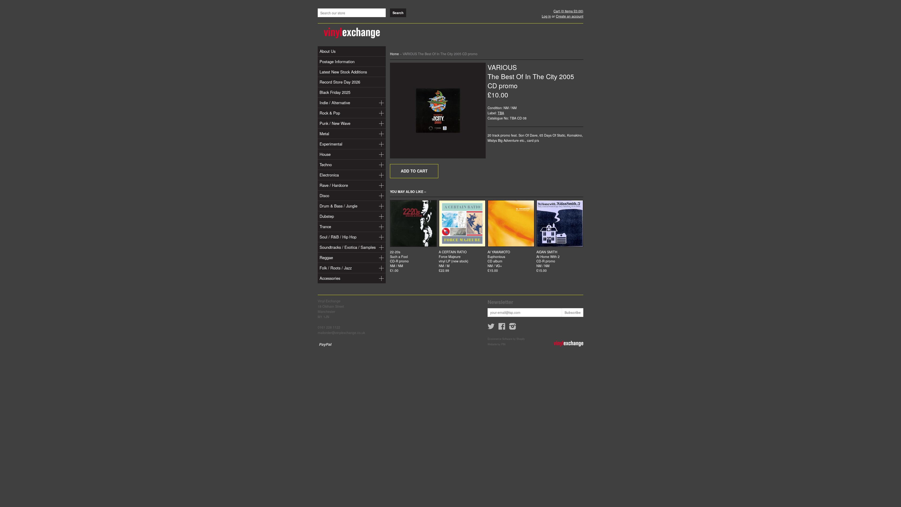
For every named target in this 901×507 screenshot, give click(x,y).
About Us (328, 51)
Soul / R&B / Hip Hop (338, 237)
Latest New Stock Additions (343, 72)
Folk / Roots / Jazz (336, 268)
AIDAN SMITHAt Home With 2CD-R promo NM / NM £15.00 (548, 261)
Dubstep (327, 216)
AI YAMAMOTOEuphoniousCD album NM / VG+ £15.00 (499, 261)
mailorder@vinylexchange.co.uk (341, 332)
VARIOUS (502, 67)
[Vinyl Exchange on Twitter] (491, 327)
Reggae (326, 257)
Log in (546, 16)
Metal (324, 133)
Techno (326, 164)
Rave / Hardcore (334, 185)
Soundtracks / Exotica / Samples (348, 247)
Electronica (329, 175)
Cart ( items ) (568, 11)
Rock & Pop (330, 113)
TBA (501, 113)
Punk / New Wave (335, 123)
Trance (325, 226)
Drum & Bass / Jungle (338, 206)
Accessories (330, 278)
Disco (324, 195)
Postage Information (337, 61)
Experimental (331, 144)
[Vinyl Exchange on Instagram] (512, 327)
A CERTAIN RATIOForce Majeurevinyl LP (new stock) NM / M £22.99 (453, 261)
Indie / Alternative (335, 102)
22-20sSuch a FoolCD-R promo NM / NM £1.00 (399, 261)
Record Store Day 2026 (340, 82)
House (325, 154)
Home (394, 53)
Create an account (569, 16)
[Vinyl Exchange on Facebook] (501, 327)
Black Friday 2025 (335, 92)
